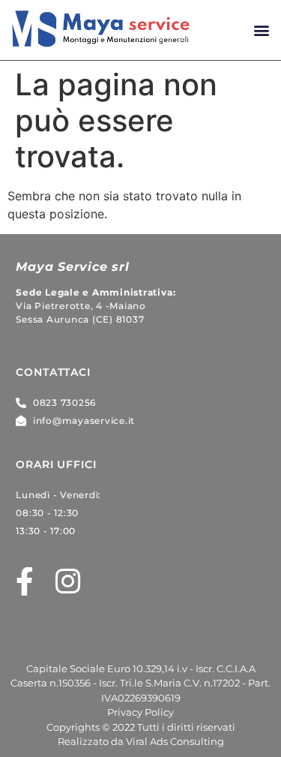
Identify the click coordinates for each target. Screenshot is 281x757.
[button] (261, 30)
